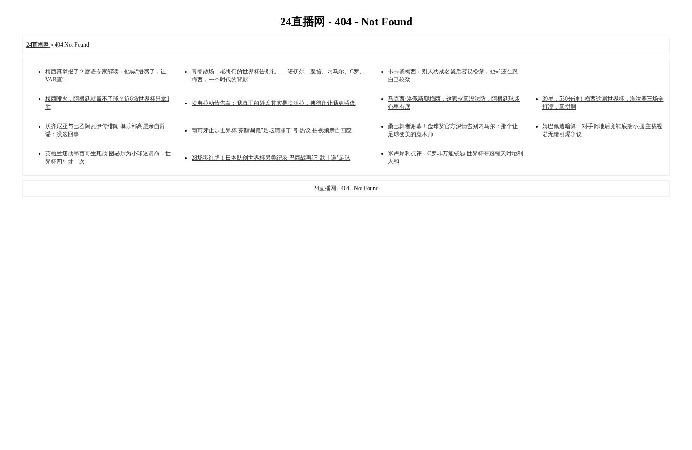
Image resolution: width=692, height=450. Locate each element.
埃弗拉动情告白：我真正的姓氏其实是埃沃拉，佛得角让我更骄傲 (273, 103)
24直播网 (326, 188)
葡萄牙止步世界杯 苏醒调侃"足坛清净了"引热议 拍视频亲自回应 (272, 130)
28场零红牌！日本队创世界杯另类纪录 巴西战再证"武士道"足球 (271, 157)
